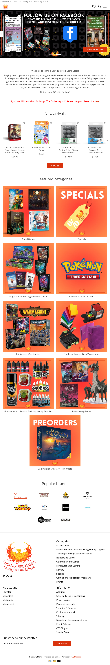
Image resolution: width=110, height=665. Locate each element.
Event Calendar (64, 624)
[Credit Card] (50, 661)
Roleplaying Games (81, 411)
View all (55, 165)
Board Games (28, 239)
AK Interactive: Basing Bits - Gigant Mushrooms (68, 150)
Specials (82, 239)
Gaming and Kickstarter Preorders (55, 468)
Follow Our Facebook (95, 49)
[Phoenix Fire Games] (5, 6)
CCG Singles (62, 628)
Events (59, 581)
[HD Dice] (44, 507)
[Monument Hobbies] (66, 507)
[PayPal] (54, 661)
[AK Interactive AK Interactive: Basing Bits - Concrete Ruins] (95, 133)
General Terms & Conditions (70, 595)
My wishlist (8, 604)
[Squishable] (88, 507)
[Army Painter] (44, 495)
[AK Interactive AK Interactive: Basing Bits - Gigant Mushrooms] (68, 133)
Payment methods (65, 604)
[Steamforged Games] (44, 520)
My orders (8, 595)
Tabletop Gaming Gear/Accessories (82, 354)
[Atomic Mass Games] (66, 495)
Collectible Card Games (67, 561)
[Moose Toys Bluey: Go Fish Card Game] (42, 133)
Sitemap (60, 616)
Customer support (65, 612)
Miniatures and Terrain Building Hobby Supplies (28, 411)
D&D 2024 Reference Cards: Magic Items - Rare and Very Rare (14, 150)
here (97, 101)
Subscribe (62, 643)
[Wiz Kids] (66, 520)
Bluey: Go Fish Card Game (41, 149)
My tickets (8, 599)
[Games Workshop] (22, 507)
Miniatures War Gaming (28, 354)
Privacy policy (63, 599)
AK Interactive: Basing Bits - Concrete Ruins (95, 150)
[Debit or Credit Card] (59, 661)
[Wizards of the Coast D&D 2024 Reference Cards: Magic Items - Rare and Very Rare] (15, 133)
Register (7, 591)
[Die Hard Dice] (88, 495)
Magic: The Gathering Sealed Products (28, 296)
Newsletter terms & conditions (71, 620)
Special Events (63, 632)
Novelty (60, 569)
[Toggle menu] (104, 6)
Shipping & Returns (66, 608)
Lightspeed (76, 657)
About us (60, 591)
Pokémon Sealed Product (81, 296)
